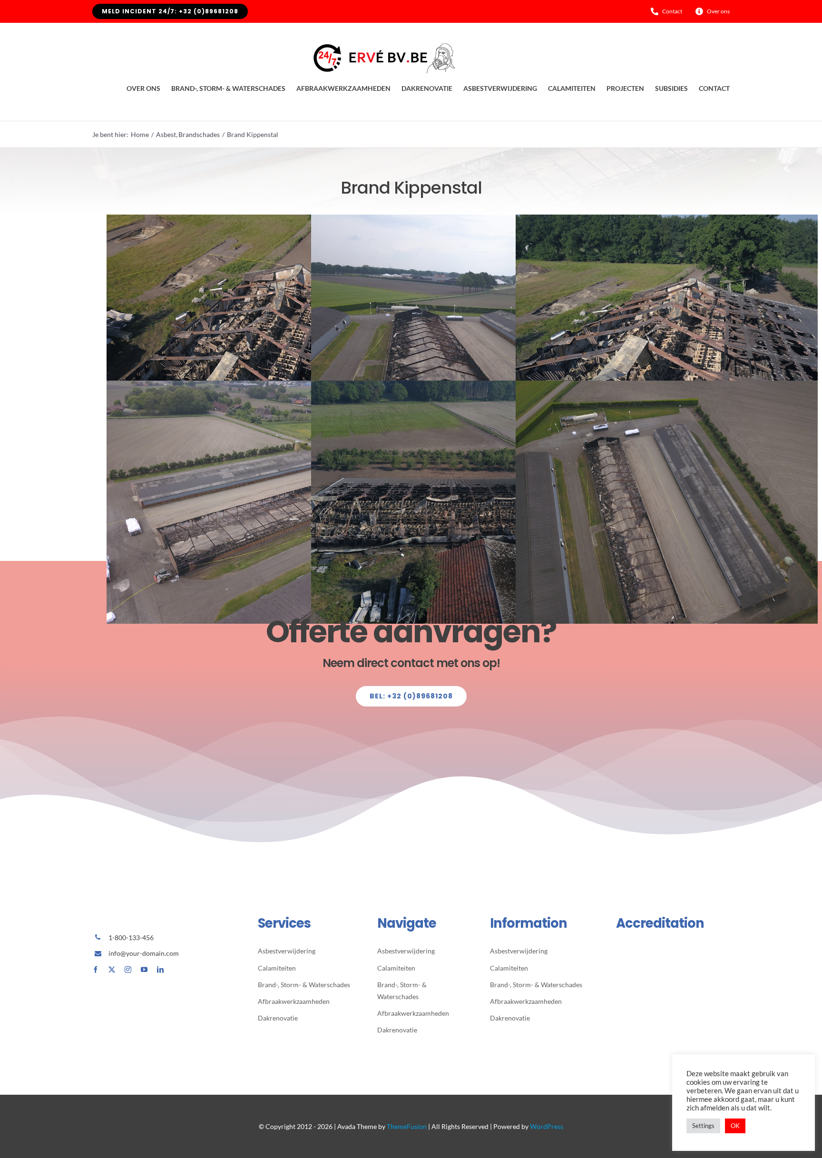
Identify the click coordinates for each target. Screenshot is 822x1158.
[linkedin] (160, 969)
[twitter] (111, 969)
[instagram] (128, 969)
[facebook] (95, 969)
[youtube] (144, 969)
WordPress (546, 1126)
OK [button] (735, 1125)
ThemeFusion (407, 1126)
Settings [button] (703, 1125)
